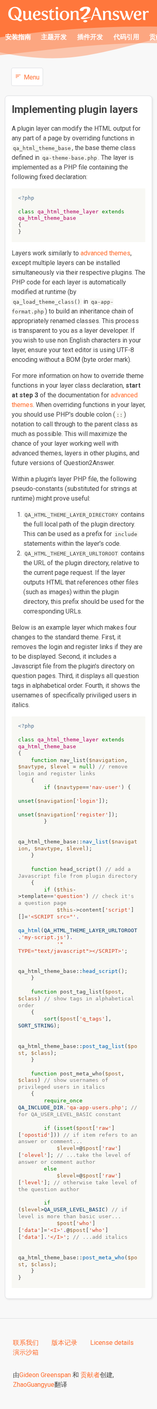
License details (112, 1342)
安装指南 (18, 37)
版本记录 (64, 1342)
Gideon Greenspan (45, 1375)
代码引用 (126, 37)
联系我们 (26, 1342)
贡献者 (90, 1375)
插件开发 (90, 37)
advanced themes (105, 253)
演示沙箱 (26, 1352)
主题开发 (54, 37)
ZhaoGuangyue (33, 1384)
